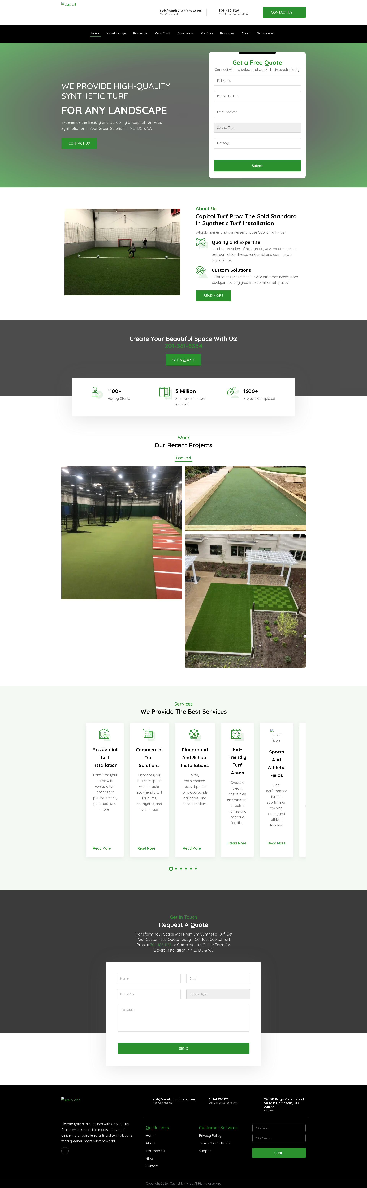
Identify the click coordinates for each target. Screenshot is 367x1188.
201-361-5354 (183, 346)
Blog (149, 1158)
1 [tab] (171, 869)
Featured (183, 458)
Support (205, 1151)
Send (183, 1048)
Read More (213, 295)
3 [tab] (181, 869)
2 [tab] (176, 869)
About (150, 1143)
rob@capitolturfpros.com (181, 10)
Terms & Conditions (214, 1143)
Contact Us (281, 12)
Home (150, 1135)
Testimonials (155, 1151)
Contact (152, 1166)
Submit (257, 165)
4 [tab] (186, 869)
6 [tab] (196, 869)
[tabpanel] (105, 790)
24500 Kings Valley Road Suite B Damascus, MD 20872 (284, 1103)
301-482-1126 (229, 10)
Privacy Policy (210, 1135)
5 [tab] (191, 869)
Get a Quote (183, 360)
